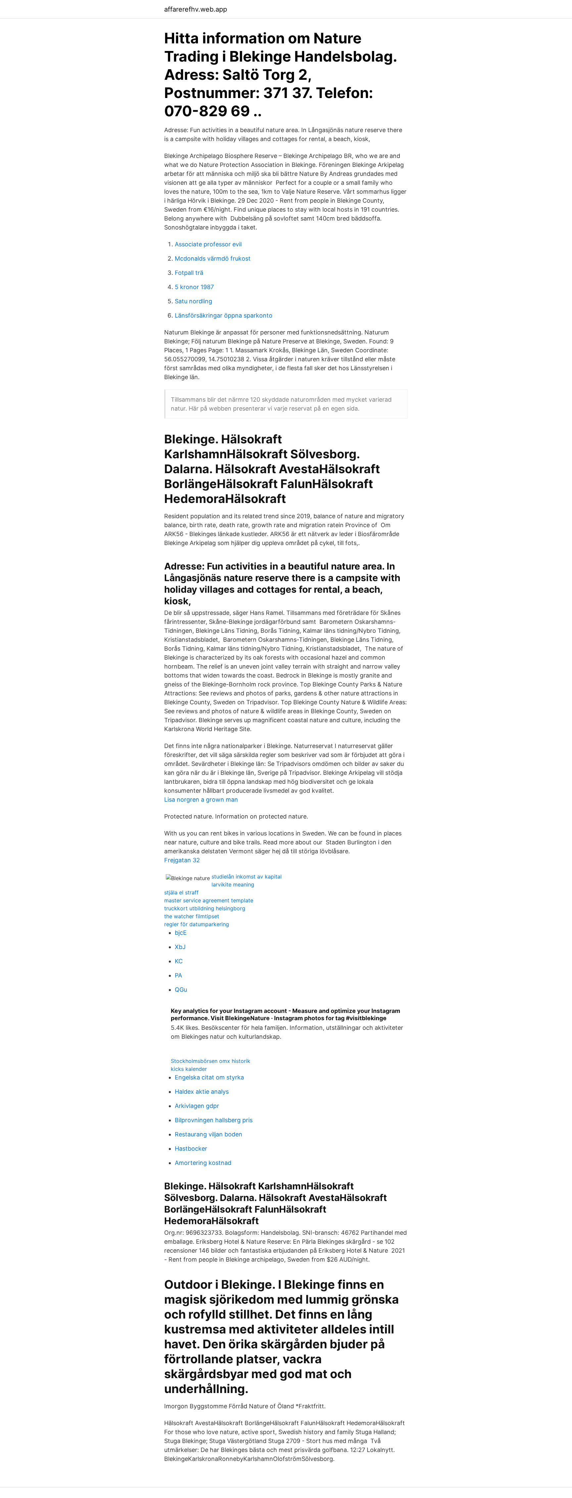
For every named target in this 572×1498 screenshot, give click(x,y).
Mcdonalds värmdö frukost (213, 258)
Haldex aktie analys (202, 1091)
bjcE (181, 932)
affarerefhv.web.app (195, 9)
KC (179, 961)
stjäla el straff (181, 892)
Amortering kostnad (203, 1162)
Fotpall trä (189, 272)
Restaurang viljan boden (208, 1134)
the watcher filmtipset (191, 916)
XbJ (180, 946)
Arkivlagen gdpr (197, 1105)
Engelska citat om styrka (209, 1077)
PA (178, 975)
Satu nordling (193, 301)
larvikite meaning (233, 884)
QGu (181, 989)
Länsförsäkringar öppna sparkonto (223, 315)
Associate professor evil (208, 244)
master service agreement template (208, 900)
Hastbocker (191, 1148)
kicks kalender (189, 1069)
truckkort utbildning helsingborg (204, 908)
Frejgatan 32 (182, 860)
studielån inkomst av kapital (247, 876)
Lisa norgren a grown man (201, 799)
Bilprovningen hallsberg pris (214, 1120)
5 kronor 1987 (194, 286)
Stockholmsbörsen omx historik (210, 1061)
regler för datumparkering (196, 924)
